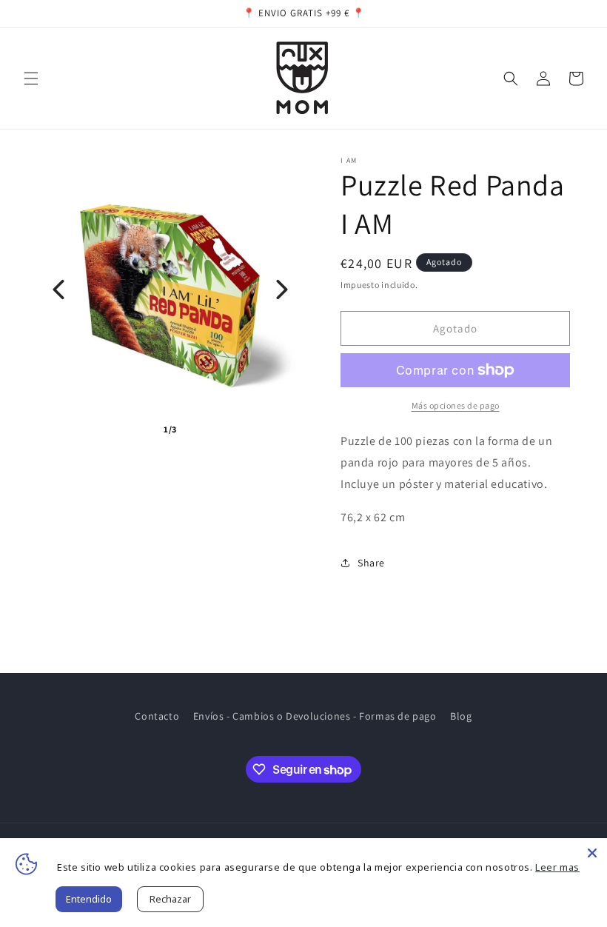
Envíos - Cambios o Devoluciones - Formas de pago (315, 716)
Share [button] (371, 562)
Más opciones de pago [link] (456, 405)
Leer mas (557, 867)
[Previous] (58, 289)
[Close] (592, 853)
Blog (461, 716)
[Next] (282, 289)
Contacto (157, 716)
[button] (31, 78)
